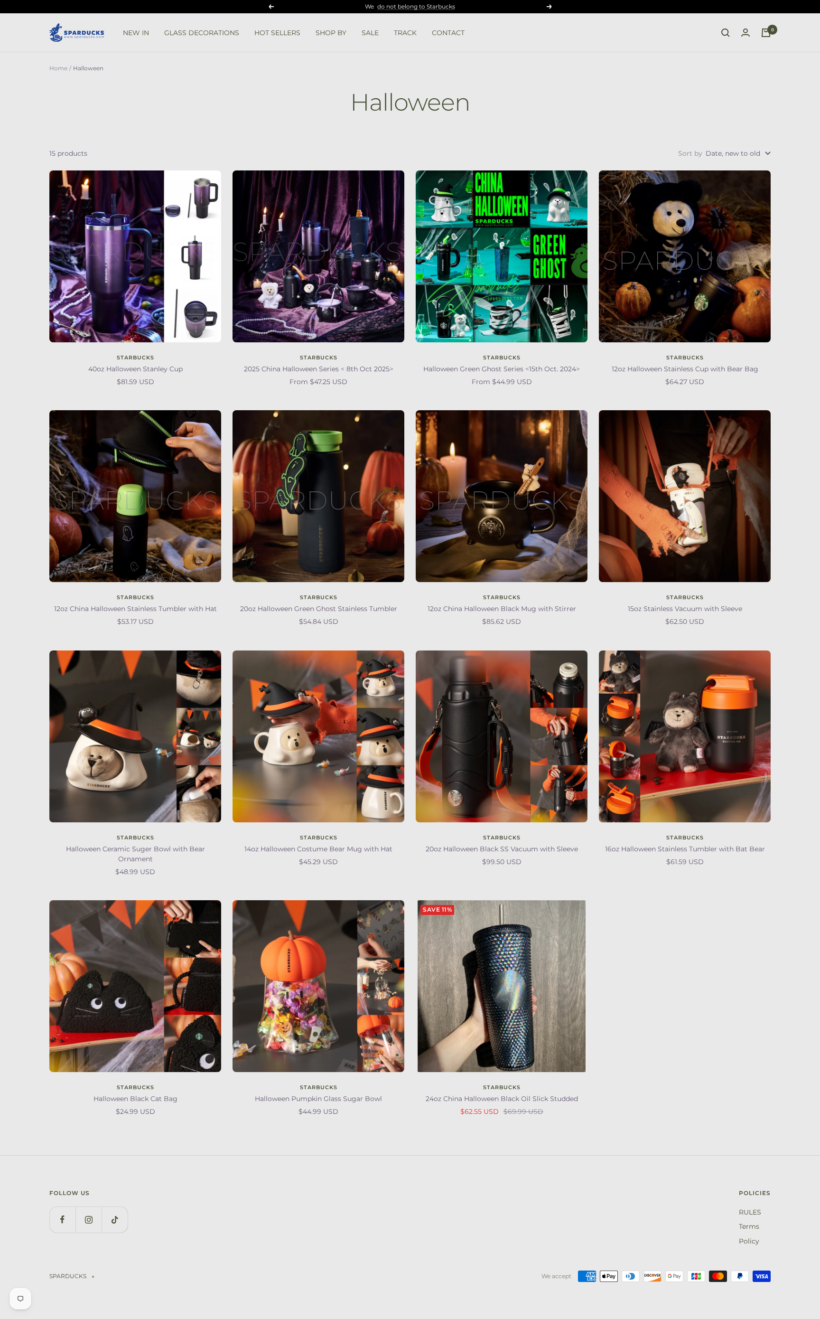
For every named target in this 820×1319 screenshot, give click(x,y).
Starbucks (135, 357)
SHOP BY (331, 32)
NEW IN (136, 32)
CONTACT (448, 32)
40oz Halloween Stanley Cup (135, 369)
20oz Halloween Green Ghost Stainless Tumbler (318, 608)
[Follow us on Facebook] (62, 1219)
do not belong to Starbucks (416, 6)
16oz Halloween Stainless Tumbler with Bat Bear (685, 849)
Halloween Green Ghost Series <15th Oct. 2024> (501, 369)
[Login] (745, 32)
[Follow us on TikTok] (115, 1219)
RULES (750, 1212)
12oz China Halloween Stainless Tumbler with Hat (135, 608)
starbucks (135, 597)
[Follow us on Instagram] (88, 1219)
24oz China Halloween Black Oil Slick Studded (502, 1098)
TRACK (405, 32)
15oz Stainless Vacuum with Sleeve (685, 608)
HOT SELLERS (277, 32)
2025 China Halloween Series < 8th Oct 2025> (318, 369)
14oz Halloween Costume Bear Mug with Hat (318, 849)
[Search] (725, 32)
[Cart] (766, 32)
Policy (749, 1241)
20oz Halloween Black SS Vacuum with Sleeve (502, 849)
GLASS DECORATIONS (201, 32)
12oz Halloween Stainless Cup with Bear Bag (685, 369)
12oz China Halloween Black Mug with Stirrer (502, 608)
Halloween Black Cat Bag (135, 1098)
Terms (749, 1226)
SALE (370, 32)
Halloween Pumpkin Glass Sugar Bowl (318, 1098)
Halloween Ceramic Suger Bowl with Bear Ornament (135, 854)
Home (58, 68)
